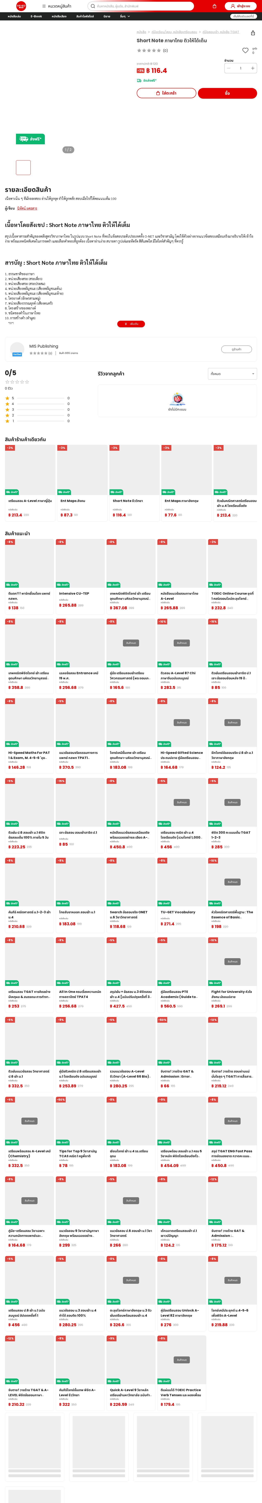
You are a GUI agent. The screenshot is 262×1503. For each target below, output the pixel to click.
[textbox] (131, 310)
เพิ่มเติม (134, 324)
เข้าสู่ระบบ (243, 6)
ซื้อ (227, 93)
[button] (243, 16)
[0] (214, 6)
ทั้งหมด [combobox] (216, 374)
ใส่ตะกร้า (169, 93)
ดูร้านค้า (236, 349)
